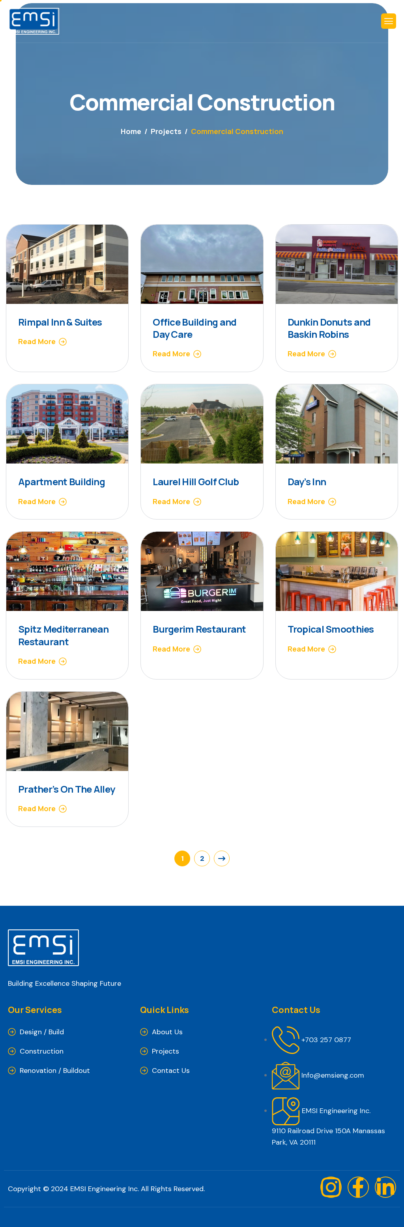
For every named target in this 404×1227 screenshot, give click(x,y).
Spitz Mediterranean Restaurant (63, 635)
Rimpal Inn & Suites (60, 321)
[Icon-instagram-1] (331, 1187)
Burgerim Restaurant (199, 628)
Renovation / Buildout (55, 1070)
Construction (42, 1051)
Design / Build (42, 1032)
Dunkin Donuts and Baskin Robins (329, 328)
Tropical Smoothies (331, 628)
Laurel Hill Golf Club (196, 481)
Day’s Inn (307, 481)
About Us (167, 1032)
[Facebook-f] (358, 1187)
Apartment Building (61, 481)
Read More (37, 341)
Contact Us (171, 1070)
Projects (165, 1051)
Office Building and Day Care (194, 328)
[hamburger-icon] (388, 21)
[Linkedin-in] (385, 1187)
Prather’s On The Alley (66, 788)
